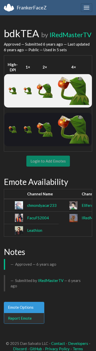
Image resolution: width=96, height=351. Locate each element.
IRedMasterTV (70, 34)
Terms (78, 348)
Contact (58, 343)
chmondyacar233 (42, 205)
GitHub (36, 348)
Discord (20, 348)
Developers (78, 343)
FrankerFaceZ (32, 7)
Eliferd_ (88, 205)
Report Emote (20, 318)
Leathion (34, 230)
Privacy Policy (57, 348)
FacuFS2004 (38, 217)
